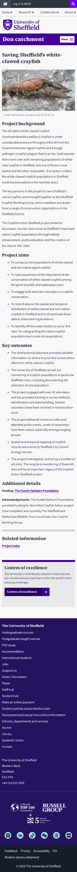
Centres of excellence (22, 592)
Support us (9, 670)
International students (17, 658)
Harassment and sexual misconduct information (34, 715)
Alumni (6, 728)
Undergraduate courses (17, 632)
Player (6, 683)
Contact (7, 747)
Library (6, 734)
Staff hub (8, 689)
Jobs (5, 664)
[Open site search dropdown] (73, 4)
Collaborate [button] (48, 12)
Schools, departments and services (25, 721)
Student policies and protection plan (26, 708)
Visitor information (14, 677)
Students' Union (12, 740)
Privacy (25, 851)
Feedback (11, 851)
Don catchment (23, 39)
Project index (11, 546)
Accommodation (13, 651)
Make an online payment (18, 702)
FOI (55, 851)
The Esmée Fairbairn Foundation (37, 491)
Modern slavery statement (22, 857)
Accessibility (41, 851)
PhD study (8, 645)
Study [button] (5, 12)
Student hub (10, 696)
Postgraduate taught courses (21, 639)
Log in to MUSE (22, 4)
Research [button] (25, 12)
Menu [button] (64, 39)
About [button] (69, 12)
